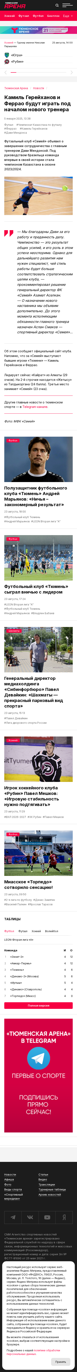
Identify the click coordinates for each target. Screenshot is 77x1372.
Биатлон (53, 15)
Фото (7, 1184)
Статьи (43, 1174)
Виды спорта (13, 1189)
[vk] (29, 1217)
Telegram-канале (34, 407)
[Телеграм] (38, 1075)
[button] (5, 72)
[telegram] (12, 1217)
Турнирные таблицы (52, 1189)
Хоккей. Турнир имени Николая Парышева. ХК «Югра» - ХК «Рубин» (38, 56)
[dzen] (64, 1217)
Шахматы (14, 630)
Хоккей (9, 15)
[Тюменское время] (38, 30)
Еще (66, 16)
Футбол (38, 15)
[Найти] (57, 5)
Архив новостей (49, 1194)
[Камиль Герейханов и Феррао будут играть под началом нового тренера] (38, 196)
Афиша (9, 1179)
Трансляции (46, 1184)
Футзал (23, 15)
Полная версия (38, 1005)
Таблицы (12, 919)
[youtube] (47, 1217)
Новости (10, 1174)
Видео (42, 1179)
